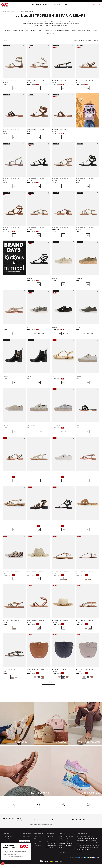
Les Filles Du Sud (48, 30)
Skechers (95, 30)
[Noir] (63, 88)
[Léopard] (40, 431)
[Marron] (88, 88)
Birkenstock (7, 30)
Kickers (39, 30)
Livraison (48, 839)
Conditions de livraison (64, 841)
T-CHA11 (54, 622)
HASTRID (5, 82)
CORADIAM (30, 279)
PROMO (65, 4)
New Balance (81, 30)
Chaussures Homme (7, 839)
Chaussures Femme (7, 836)
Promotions (24, 839)
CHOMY (5, 622)
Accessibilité (62, 852)
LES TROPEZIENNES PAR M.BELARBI (11, 80)
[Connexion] (97, 4)
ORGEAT (29, 180)
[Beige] (37, 431)
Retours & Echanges (51, 841)
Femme (42, 4)
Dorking (15, 30)
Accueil (4, 11)
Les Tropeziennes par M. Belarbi (62, 30)
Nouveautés (35, 4)
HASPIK (5, 230)
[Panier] (100, 4)
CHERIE (29, 475)
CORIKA (29, 131)
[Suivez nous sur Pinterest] (76, 819)
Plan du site (62, 850)
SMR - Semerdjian (51, 33)
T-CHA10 (29, 573)
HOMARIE (29, 230)
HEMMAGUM (55, 230)
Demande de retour (51, 843)
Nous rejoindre (37, 841)
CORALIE (54, 524)
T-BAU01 (29, 671)
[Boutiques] (93, 4)
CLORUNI (29, 328)
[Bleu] (42, 333)
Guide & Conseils (50, 836)
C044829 (29, 377)
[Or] (14, 88)
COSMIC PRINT (31, 426)
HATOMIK (54, 180)
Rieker (88, 30)
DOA (4, 328)
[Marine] (38, 677)
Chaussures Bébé (7, 841)
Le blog (82, 819)
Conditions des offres (64, 839)
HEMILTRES (79, 230)
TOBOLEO (29, 524)
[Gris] (35, 677)
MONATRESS (79, 475)
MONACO (5, 524)
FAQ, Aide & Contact (51, 847)
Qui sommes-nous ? (38, 839)
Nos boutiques (37, 836)
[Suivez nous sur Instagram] (73, 819)
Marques (59, 4)
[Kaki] (35, 333)
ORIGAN (54, 82)
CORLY (78, 180)
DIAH (4, 180)
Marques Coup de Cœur (16, 11)
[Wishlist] (95, 5)
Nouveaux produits (26, 836)
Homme (47, 4)
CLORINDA (55, 279)
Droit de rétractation (51, 845)
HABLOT (54, 131)
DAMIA (5, 131)
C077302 (5, 377)
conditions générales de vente (45, 824)
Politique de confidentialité (65, 845)
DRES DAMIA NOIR (81, 426)
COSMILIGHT (79, 279)
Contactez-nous (37, 845)
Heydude (33, 30)
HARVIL (54, 573)
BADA (53, 377)
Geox (27, 30)
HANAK (29, 622)
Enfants (53, 4)
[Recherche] (90, 4)
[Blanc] (14, 186)
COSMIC (78, 377)
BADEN (78, 82)
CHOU (78, 622)
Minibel (74, 30)
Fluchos (21, 30)
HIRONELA (5, 475)
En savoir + (79, 851)
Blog (35, 843)
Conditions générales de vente (66, 836)
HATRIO (29, 82)
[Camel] (38, 137)
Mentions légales (63, 847)
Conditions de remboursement (66, 843)
